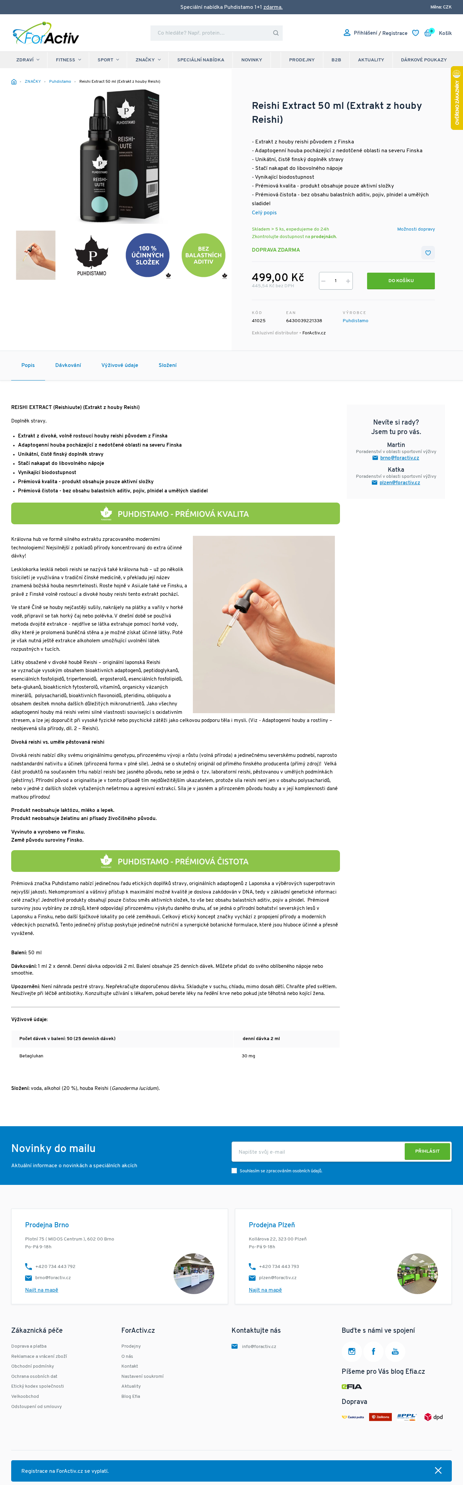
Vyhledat (275, 33)
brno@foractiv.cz (399, 458)
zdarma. (273, 7)
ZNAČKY (145, 60)
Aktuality (371, 60)
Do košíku (401, 281)
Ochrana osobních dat (34, 1376)
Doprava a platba (28, 1346)
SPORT (105, 60)
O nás (127, 1356)
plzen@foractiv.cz (400, 483)
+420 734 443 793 (279, 1266)
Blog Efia (130, 1396)
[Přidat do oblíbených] (428, 252)
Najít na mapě (41, 1290)
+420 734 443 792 (55, 1266)
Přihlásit (427, 1151)
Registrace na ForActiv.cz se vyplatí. (65, 1471)
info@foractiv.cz (259, 1346)
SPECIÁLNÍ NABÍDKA (200, 60)
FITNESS (65, 60)
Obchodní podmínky (32, 1366)
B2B (336, 60)
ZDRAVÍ (25, 60)
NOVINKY (251, 60)
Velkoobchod (25, 1396)
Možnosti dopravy (416, 229)
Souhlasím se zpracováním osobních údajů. (281, 1171)
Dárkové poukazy (424, 60)
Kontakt (129, 1366)
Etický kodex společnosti (37, 1386)
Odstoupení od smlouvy (36, 1406)
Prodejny (302, 60)
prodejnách (323, 236)
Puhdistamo (355, 321)
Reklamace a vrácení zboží (39, 1356)
